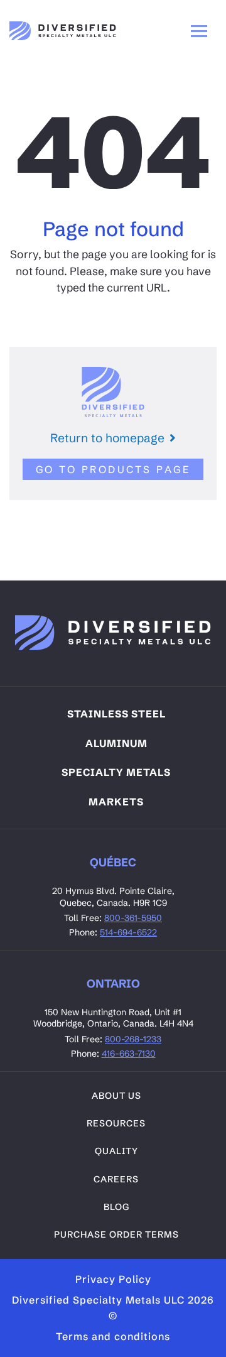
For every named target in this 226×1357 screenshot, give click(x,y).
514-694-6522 (128, 932)
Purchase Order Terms (116, 1234)
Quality (116, 1151)
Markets (116, 801)
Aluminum (116, 743)
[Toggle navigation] (199, 30)
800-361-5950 (133, 918)
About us (116, 1095)
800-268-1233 (133, 1039)
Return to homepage (107, 437)
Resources (116, 1123)
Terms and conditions (113, 1336)
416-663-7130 (129, 1053)
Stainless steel (116, 713)
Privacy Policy (113, 1279)
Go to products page (113, 469)
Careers (116, 1179)
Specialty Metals (116, 772)
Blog (116, 1207)
